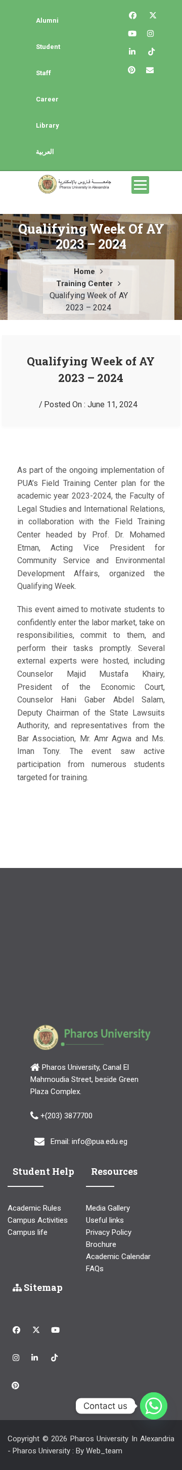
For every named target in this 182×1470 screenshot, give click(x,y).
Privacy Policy (108, 1232)
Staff (43, 73)
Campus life (28, 1232)
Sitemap (42, 1287)
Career (47, 99)
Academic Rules (34, 1208)
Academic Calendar (118, 1256)
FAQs (95, 1268)
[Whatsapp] (153, 1406)
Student (48, 46)
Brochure (101, 1244)
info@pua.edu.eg (99, 1141)
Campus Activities (38, 1220)
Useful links (105, 1220)
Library (47, 125)
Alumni (47, 20)
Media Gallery (108, 1208)
